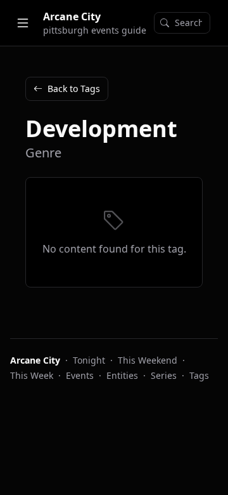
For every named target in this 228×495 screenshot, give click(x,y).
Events (80, 375)
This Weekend (147, 360)
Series (164, 375)
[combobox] (182, 23)
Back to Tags (74, 88)
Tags (199, 375)
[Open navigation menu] (22, 23)
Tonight (89, 360)
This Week (31, 375)
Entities (122, 375)
